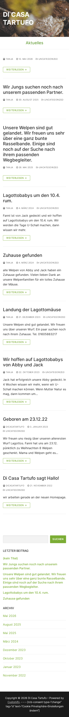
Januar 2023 (12, 667)
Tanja (9, 59)
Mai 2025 (9, 633)
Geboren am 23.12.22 (25, 419)
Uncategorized (48, 59)
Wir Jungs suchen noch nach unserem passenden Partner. (33, 89)
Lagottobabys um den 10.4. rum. (31, 198)
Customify (14, 702)
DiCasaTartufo (14, 427)
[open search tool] (57, 18)
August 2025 (12, 624)
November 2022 (14, 675)
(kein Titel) (10, 558)
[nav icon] (64, 18)
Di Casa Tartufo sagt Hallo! (31, 478)
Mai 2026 (9, 616)
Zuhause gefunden (22, 255)
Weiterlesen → (16, 69)
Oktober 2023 (13, 658)
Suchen (57, 539)
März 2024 (10, 641)
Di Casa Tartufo (18, 18)
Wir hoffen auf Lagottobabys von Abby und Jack (33, 362)
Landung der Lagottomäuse (32, 309)
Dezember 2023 (14, 650)
